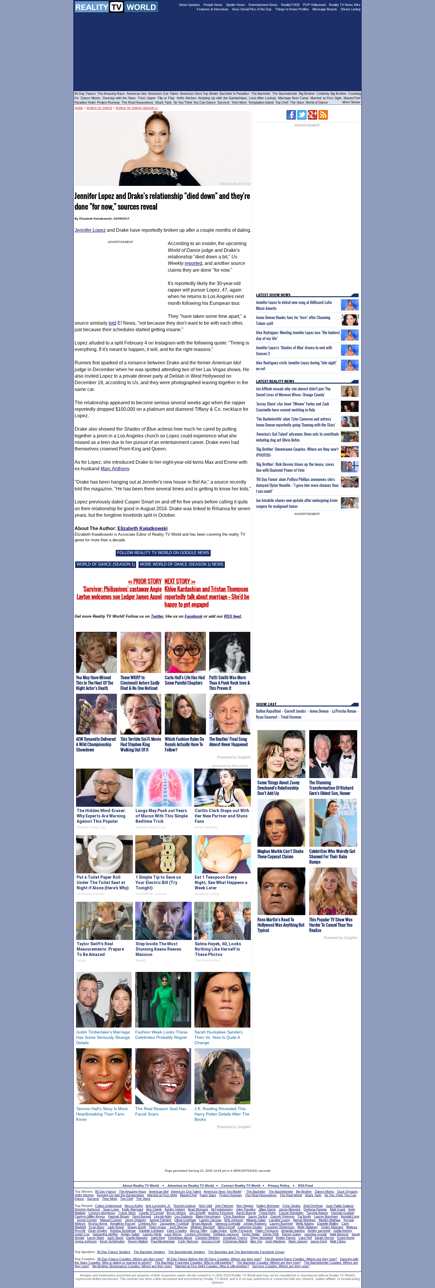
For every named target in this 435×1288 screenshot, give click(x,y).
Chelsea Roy (147, 1223)
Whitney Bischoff (203, 1227)
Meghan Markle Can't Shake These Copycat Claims (280, 853)
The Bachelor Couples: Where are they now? (268, 1262)
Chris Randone (234, 1216)
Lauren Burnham (326, 1216)
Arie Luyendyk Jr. (158, 1206)
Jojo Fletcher (224, 1206)
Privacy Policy (278, 1185)
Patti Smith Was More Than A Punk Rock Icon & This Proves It (229, 682)
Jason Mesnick (290, 1209)
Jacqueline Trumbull (174, 1223)
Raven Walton (138, 1241)
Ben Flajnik (154, 1209)
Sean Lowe (111, 1209)
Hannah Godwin (342, 1213)
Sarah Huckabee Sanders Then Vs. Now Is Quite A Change (218, 1037)
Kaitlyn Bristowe (268, 1206)
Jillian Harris (267, 1209)
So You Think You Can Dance (194, 102)
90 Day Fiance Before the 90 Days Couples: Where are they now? (214, 1259)
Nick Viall (205, 1206)
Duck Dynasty (347, 1191)
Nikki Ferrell (226, 1227)
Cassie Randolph (291, 1213)
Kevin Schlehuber (112, 1241)
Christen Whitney (207, 1237)
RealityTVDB (290, 5)
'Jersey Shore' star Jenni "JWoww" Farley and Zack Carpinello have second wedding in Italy (292, 407)
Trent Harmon (291, 717)
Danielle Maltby (328, 1223)
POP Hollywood (314, 5)
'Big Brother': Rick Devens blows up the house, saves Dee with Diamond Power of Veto (295, 467)
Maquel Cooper (111, 1220)
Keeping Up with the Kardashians (222, 98)
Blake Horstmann (208, 1216)
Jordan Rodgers (255, 1223)
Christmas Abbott (235, 1241)
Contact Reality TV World (240, 1185)
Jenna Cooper (87, 1220)
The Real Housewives (137, 102)
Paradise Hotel (84, 102)
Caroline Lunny (279, 1220)
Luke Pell (305, 1237)
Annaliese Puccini (122, 1223)
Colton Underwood (108, 1206)
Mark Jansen (298, 1241)
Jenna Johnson (86, 1241)
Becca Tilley (198, 1230)
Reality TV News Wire (344, 5)
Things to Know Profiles (292, 9)
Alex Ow (256, 1241)
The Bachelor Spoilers (149, 1252)
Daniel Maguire (137, 1237)
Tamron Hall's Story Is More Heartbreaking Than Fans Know (102, 1114)
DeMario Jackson (226, 1234)
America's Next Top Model (199, 93)
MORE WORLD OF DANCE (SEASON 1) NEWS (181, 564)
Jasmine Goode (315, 1234)
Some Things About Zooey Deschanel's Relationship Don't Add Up (278, 787)
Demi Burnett (141, 1216)
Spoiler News (235, 5)
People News (213, 5)
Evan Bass (96, 1227)
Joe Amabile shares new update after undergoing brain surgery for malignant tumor (296, 503)
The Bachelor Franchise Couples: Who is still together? (194, 1262)
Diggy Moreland (261, 1237)
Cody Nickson (188, 1241)
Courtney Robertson (279, 1227)
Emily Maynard (132, 1209)
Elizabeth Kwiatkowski (142, 528)
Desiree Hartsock (87, 1209)
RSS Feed (305, 1185)
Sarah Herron (324, 1237)
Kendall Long (350, 1216)
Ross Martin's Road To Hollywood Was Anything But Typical (280, 924)
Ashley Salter (130, 1234)
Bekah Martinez (304, 1220)
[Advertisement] (217, 1147)
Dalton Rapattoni (268, 711)
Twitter (157, 616)
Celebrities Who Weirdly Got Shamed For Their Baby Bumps (332, 856)
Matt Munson (339, 1234)
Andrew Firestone (220, 1213)
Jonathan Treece (235, 1237)
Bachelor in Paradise (234, 93)
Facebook (193, 616)
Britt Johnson (233, 1220)
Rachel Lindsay (185, 1206)
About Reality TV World (141, 1185)
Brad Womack (198, 1209)
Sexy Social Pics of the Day (252, 9)
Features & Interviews (212, 9)
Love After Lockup (262, 98)
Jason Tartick (258, 1216)
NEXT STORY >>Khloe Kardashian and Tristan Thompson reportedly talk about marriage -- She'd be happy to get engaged (207, 592)
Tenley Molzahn (332, 1227)
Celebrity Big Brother (332, 93)
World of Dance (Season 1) (137, 108)
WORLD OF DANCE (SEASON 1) (106, 564)
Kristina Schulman (123, 1230)
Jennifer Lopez (90, 230)
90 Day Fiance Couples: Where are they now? (130, 1259)
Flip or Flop (166, 98)
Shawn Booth (136, 1227)
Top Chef (281, 102)
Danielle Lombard (151, 1230)
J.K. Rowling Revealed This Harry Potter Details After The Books (221, 1114)
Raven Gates (291, 1234)
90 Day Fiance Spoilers (113, 1252)
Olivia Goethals (185, 1220)
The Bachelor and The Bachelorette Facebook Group (246, 1252)
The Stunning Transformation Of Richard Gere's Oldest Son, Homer (331, 787)
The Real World (291, 1195)
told (112, 323)
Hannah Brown (118, 1216)
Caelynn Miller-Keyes (90, 1216)
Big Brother (307, 93)
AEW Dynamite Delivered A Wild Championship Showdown (96, 744)
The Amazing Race (111, 93)
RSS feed (232, 616)
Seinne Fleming (160, 1220)
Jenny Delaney (135, 1220)
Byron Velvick (176, 1213)
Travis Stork (127, 1213)
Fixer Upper (147, 98)
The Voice (297, 102)
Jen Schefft (197, 1213)
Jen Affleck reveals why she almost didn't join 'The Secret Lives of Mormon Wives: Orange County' (293, 391)
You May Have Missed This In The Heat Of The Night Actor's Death (94, 682)
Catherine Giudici (250, 1227)
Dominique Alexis (180, 1237)
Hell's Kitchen (186, 98)
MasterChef (352, 98)
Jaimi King (158, 1237)
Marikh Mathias (330, 1220)
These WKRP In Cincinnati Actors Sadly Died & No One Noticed (140, 682)
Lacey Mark (95, 1237)
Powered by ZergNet (233, 757)
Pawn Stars (208, 1195)
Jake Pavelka (245, 1209)
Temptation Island (260, 102)
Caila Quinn (218, 1230)
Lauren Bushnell (281, 1223)
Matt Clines (338, 1241)
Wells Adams (305, 1223)
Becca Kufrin (134, 1206)
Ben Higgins (245, 1206)
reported (193, 263)
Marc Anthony (115, 468)
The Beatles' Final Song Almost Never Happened (228, 741)
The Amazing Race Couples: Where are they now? (301, 1259)
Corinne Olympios (197, 1234)
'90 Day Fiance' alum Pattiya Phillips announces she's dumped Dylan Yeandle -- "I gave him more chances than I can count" (297, 485)
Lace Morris (173, 1234)
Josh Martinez (275, 1241)
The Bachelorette (284, 93)
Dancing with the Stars (119, 98)
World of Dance (317, 102)
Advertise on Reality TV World (190, 1185)
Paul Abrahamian (163, 1241)
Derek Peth (271, 1234)
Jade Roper (115, 1227)
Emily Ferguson (241, 1230)
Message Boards (324, 9)
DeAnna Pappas (315, 1209)
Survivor (224, 102)
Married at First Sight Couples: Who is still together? (212, 1266)
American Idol (136, 93)
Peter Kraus (157, 1227)
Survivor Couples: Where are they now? (281, 1266)
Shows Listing (350, 9)
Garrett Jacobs (295, 711)
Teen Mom (238, 102)
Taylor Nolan (251, 1234)
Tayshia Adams (317, 1213)
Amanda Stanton (293, 1230)
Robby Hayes (286, 1237)
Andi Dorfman (313, 1206)
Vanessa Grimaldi (227, 1223)
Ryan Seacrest (266, 717)
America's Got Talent (163, 93)
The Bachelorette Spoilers (186, 1252)
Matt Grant (337, 1209)
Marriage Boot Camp (293, 98)
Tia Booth (304, 1216)
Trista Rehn (267, 1213)
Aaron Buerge (246, 1213)
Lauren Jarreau (210, 1220)
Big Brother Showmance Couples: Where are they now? (132, 1266)
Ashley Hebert (175, 1209)
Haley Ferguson (266, 1230)
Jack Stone (115, 1237)
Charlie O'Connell (151, 1213)
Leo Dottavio (184, 1216)
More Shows (351, 102)
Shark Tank (163, 102)
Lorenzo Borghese (101, 1213)
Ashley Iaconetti (318, 1230)
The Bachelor (260, 93)
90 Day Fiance (85, 93)
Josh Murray (178, 1227)
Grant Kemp (346, 1237)
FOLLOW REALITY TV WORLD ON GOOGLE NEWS (163, 552)
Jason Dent (318, 1241)
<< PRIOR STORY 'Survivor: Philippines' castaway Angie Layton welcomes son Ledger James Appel (119, 588)
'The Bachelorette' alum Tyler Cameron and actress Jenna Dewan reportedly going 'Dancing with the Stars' (296, 422)
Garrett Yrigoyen (282, 1216)
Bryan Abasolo (201, 1223)
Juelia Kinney (342, 1230)
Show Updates (189, 5)
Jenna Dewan (319, 711)
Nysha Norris (97, 1223)
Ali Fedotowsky (222, 1209)
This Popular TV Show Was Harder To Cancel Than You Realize (330, 924)
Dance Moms (90, 98)
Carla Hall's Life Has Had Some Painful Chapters (185, 680)
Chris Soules (291, 1206)
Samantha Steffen (105, 1234)
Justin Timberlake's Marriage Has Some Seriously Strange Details (103, 1037)
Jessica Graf (210, 1241)
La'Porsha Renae (344, 711)
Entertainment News (263, 5)
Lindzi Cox (82, 1234)
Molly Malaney (307, 1227)
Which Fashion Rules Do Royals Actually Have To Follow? (184, 744)
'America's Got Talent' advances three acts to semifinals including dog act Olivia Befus (297, 437)
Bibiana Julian (256, 1220)
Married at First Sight (325, 98)
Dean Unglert (97, 1230)
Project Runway (108, 102)
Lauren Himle (152, 1234)
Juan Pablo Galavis (340, 1206)
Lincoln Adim (163, 1216)
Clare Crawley (177, 1230)
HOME (79, 108)
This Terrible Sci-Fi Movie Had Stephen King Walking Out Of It (140, 744)
